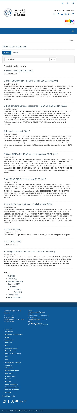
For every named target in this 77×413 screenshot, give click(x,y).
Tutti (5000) (11, 276)
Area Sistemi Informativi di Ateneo (20, 410)
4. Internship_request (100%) (17, 131)
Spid (6, 359)
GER (68, 10)
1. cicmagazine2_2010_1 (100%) (18, 71)
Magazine (8, 379)
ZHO (63, 10)
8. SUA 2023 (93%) (12, 229)
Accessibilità (8, 329)
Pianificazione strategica (12, 370)
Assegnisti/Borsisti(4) (15, 297)
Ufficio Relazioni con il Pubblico (14, 334)
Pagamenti (8, 392)
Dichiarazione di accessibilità (36, 410)
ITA (55, 10)
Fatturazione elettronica (11, 384)
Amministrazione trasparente (13, 362)
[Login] (73, 3)
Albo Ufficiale (9, 365)
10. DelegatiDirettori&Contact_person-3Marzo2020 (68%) (29, 251)
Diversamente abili (10, 376)
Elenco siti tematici (10, 351)
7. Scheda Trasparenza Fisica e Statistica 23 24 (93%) (28, 204)
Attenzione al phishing (11, 348)
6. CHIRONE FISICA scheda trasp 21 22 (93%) (25, 179)
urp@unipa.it (36, 319)
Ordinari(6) (17, 289)
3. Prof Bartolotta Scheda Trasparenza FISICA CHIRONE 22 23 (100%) (36, 106)
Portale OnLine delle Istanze (13, 353)
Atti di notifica (9, 373)
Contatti (30, 310)
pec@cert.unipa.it (37, 323)
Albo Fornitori (9, 368)
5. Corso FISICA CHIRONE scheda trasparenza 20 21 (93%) (31, 154)
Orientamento (9, 331)
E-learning (8, 381)
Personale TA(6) (13, 295)
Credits (7, 337)
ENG (58, 10)
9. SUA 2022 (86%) (12, 241)
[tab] (6, 53)
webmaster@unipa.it (42, 325)
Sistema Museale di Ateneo (12, 387)
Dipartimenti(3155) (14, 284)
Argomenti (7, 52)
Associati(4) (18, 292)
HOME (71, 40)
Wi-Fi (6, 356)
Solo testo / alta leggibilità (12, 389)
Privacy (7, 345)
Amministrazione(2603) (15, 281)
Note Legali (8, 342)
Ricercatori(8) (12, 278)
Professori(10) (12, 287)
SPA (72, 10)
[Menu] (73, 31)
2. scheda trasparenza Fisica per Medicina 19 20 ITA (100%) (31, 81)
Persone (15, 52)
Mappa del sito (9, 340)
